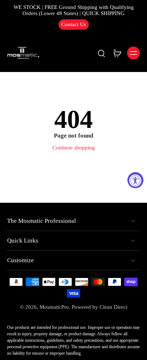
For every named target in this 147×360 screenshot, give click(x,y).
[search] (101, 53)
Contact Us (73, 24)
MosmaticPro (54, 307)
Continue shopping (73, 147)
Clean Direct (113, 307)
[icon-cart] (117, 53)
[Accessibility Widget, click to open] (135, 180)
